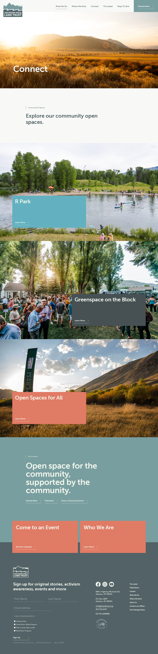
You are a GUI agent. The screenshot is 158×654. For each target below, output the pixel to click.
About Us (133, 602)
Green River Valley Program (26, 624)
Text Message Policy (137, 610)
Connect (95, 6)
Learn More (20, 222)
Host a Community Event (72, 501)
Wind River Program (23, 631)
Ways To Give (123, 6)
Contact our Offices (137, 606)
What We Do (61, 6)
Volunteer (49, 501)
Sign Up (16, 637)
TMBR (61, 643)
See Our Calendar (24, 547)
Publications (134, 588)
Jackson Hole (21, 621)
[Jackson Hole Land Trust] (13, 9)
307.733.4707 (101, 609)
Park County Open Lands (25, 628)
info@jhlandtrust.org (104, 606)
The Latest (108, 6)
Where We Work (79, 6)
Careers (133, 591)
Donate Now (144, 6)
